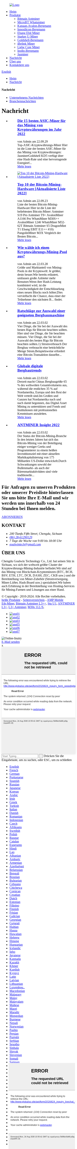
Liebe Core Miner (28, 47)
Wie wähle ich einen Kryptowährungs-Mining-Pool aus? (42, 251)
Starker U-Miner (27, 36)
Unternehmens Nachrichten (26, 97)
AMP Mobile (55, 600)
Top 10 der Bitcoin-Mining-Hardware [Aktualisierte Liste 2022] (41, 188)
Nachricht (15, 58)
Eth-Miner (8, 603)
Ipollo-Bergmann (28, 50)
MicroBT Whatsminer (31, 22)
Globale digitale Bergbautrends (30, 368)
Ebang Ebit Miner (28, 33)
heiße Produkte (11, 600)
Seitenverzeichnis (34, 600)
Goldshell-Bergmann (30, 40)
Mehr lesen (24, 166)
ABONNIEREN (12, 517)
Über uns (15, 61)
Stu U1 (52, 603)
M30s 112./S (35, 607)
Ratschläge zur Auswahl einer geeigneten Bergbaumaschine (41, 313)
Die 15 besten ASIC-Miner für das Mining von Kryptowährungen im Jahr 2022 (41, 127)
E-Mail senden (11, 642)
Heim (12, 11)
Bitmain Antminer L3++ (31, 603)
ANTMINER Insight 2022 (38, 425)
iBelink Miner (26, 43)
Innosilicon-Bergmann (31, 29)
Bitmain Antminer (28, 18)
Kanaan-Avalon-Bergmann (34, 25)
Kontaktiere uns (19, 65)
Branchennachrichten (22, 101)
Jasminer (22, 54)
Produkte (15, 15)
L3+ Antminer (17, 607)
